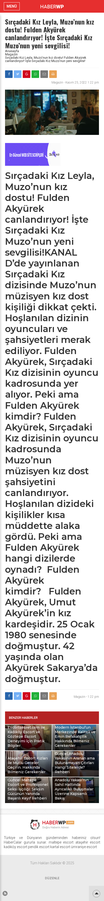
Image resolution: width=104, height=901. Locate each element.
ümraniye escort (84, 847)
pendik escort (38, 847)
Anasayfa (12, 51)
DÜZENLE (52, 878)
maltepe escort (61, 842)
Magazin (11, 54)
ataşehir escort (87, 842)
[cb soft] (33, 164)
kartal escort (60, 847)
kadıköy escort (15, 847)
